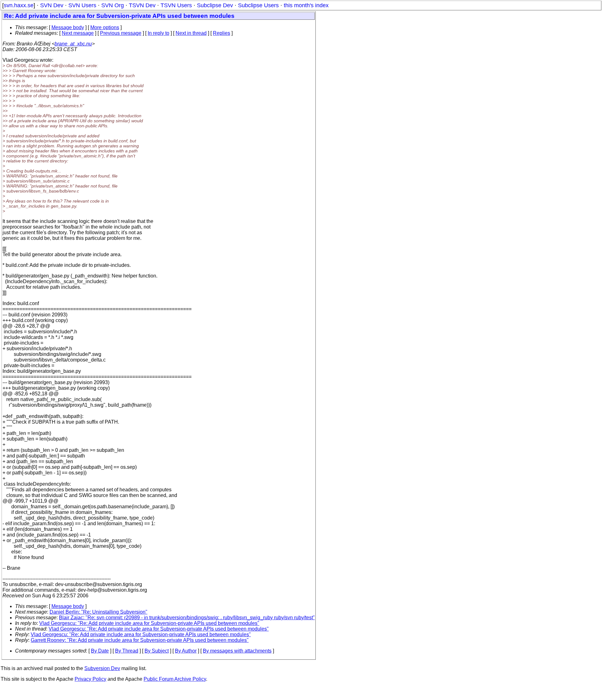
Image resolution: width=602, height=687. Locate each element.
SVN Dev (51, 5)
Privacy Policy (90, 679)
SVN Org (112, 5)
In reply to (158, 33)
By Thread (126, 650)
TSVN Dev (142, 5)
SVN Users (82, 5)
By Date (100, 650)
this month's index (306, 5)
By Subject (157, 650)
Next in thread (191, 33)
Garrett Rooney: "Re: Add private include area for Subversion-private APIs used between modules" (140, 640)
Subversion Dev (102, 668)
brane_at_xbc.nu (73, 43)
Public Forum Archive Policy (175, 679)
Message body (67, 27)
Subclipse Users (258, 5)
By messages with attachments (237, 650)
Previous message (120, 33)
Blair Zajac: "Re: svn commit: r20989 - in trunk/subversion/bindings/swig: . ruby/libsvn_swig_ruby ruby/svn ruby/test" (187, 617)
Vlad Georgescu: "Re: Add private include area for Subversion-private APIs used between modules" (149, 623)
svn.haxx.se (19, 5)
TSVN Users (176, 5)
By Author (186, 650)
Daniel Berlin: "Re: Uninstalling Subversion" (98, 612)
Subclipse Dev (215, 5)
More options (104, 27)
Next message (78, 33)
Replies (221, 33)
